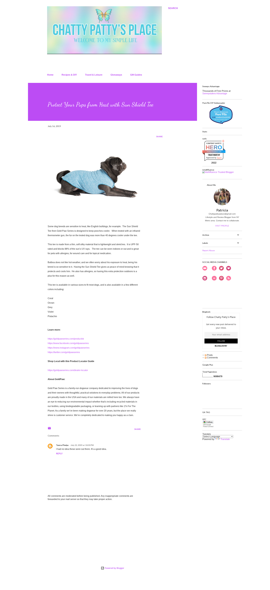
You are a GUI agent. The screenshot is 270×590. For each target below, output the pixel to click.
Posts (209, 355)
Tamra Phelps (62, 445)
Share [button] (159, 136)
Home (50, 75)
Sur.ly (219, 158)
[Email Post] (49, 429)
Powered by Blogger (114, 568)
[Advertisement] (90, 524)
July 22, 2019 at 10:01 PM (82, 445)
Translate (225, 439)
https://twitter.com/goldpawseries (64, 352)
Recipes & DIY (69, 75)
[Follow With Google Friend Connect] (208, 427)
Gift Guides (136, 75)
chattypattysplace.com (214, 151)
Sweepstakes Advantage (214, 93)
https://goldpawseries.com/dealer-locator (68, 370)
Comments (212, 357)
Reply (59, 453)
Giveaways (116, 75)
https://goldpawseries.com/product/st (66, 339)
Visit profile (222, 225)
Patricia (222, 210)
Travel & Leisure (93, 75)
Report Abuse (208, 250)
